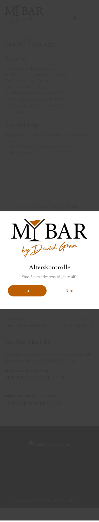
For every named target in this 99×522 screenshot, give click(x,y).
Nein (69, 290)
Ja (27, 290)
